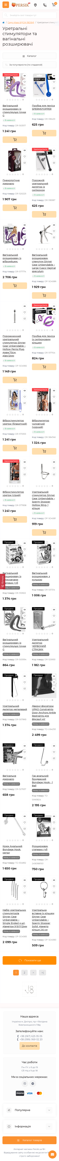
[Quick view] (24, 75)
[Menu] (5, 4)
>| (42, 972)
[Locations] (35, 4)
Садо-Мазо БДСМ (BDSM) (21, 22)
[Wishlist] (24, 81)
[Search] (6, 15)
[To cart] (15, 139)
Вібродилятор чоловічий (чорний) (40, 424)
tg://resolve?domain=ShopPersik (33, 1083)
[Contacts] (44, 4)
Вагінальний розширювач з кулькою (41, 576)
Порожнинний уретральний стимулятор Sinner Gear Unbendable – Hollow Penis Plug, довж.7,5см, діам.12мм (14, 346)
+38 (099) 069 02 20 (31, 1039)
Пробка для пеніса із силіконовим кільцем (43, 339)
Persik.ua (37, 1149)
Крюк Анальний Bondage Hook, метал (12, 849)
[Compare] (24, 88)
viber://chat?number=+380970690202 (25, 1083)
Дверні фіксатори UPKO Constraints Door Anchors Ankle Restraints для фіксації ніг (44, 713)
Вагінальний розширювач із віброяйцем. (12, 258)
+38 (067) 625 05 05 (31, 1036)
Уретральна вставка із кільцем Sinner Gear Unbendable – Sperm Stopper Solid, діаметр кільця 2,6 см (43, 920)
